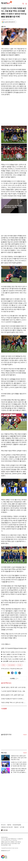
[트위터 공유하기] (15, 672)
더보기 (25, 734)
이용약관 (9, 824)
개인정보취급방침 (17, 824)
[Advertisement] (12, 797)
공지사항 (22, 827)
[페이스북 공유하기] (12, 672)
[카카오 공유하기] (8, 672)
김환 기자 (3, 26)
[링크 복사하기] (19, 672)
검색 (23, 3)
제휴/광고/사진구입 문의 (7, 827)
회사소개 (3, 824)
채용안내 (16, 827)
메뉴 (26, 3)
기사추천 (14, 678)
